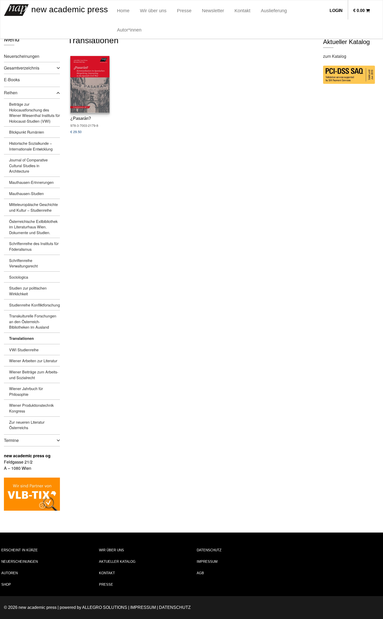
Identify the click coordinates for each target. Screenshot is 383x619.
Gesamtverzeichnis (21, 68)
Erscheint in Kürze (19, 550)
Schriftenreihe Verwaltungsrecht (23, 263)
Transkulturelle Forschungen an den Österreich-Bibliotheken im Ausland (32, 321)
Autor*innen (129, 30)
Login (336, 10)
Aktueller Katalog (117, 562)
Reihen (10, 93)
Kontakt (242, 10)
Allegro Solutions (104, 607)
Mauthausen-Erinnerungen (31, 182)
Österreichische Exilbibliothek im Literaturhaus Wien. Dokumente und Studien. (33, 226)
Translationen (21, 338)
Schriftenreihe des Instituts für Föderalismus (34, 246)
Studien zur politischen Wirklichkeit (28, 290)
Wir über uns (153, 10)
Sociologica (18, 277)
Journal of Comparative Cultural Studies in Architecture (28, 165)
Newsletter (213, 10)
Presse (184, 10)
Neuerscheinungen (21, 56)
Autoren (9, 573)
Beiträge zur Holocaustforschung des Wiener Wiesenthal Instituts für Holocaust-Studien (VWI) (34, 112)
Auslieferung (274, 10)
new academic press (68, 9)
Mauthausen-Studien (26, 193)
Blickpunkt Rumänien (26, 132)
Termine (11, 440)
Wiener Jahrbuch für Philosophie (26, 391)
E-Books (12, 80)
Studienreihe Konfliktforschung (34, 305)
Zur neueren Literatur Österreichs (27, 424)
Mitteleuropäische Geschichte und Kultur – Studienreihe (33, 207)
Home (123, 10)
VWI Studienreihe (24, 349)
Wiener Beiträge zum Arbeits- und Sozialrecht (33, 374)
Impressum (207, 562)
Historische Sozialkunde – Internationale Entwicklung (31, 146)
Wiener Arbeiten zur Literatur (33, 360)
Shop (6, 584)
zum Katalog (334, 56)
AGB (200, 573)
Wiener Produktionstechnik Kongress (31, 408)
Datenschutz (209, 550)
